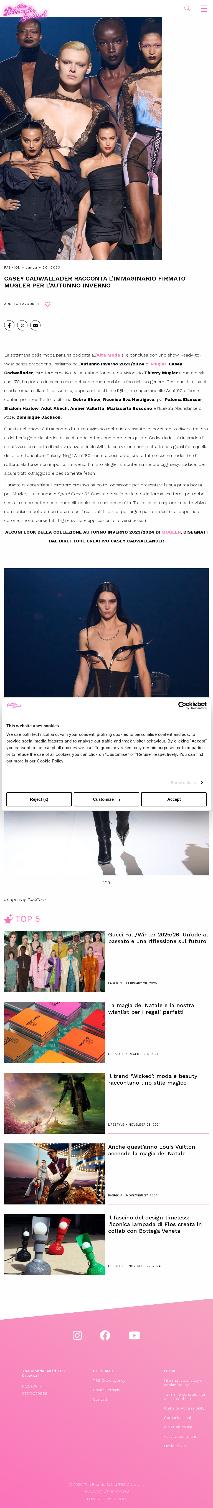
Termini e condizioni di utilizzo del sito (184, 1396)
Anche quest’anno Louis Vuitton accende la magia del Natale (151, 1150)
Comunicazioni (177, 1417)
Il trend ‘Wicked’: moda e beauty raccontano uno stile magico (152, 1079)
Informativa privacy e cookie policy (183, 1382)
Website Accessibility (184, 1408)
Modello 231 (175, 1446)
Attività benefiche (180, 1436)
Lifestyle (116, 1054)
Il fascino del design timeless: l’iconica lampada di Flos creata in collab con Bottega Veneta (155, 1224)
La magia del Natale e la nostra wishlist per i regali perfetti (151, 1008)
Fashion (12, 267)
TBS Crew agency (109, 1380)
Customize (103, 799)
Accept (174, 799)
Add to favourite (22, 304)
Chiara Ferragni (106, 1390)
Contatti (100, 1399)
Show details (183, 782)
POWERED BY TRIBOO (106, 1499)
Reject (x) (39, 799)
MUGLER (171, 532)
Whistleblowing (178, 1427)
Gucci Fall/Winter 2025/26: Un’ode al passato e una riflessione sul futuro (158, 937)
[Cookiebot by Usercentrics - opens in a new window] (182, 705)
